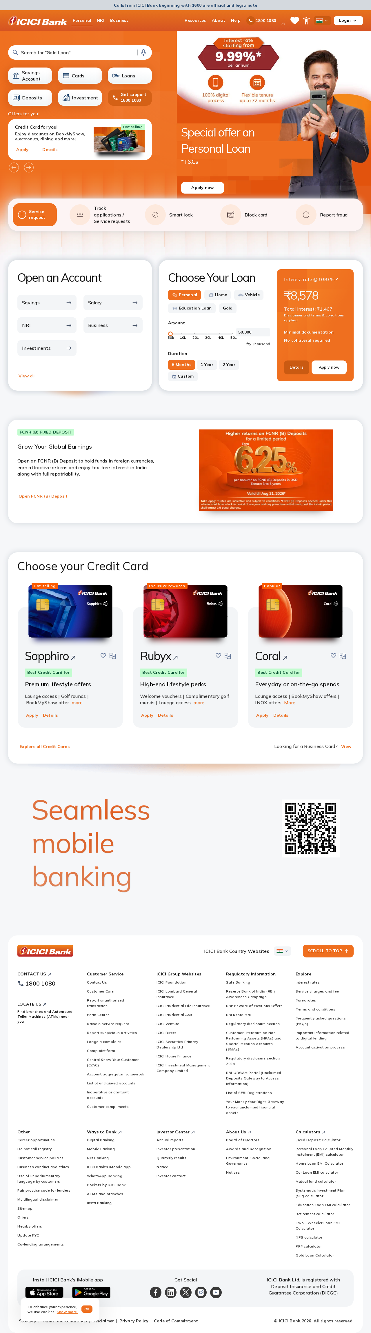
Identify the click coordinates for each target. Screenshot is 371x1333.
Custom (186, 376)
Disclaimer (103, 1320)
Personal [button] (82, 20)
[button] (80, 52)
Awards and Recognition (248, 1149)
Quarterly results (172, 1158)
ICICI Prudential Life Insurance (183, 1006)
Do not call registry (34, 1149)
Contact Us (97, 982)
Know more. (67, 1312)
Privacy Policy (133, 1320)
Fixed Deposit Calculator (318, 1140)
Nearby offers (29, 1226)
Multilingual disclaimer (37, 1199)
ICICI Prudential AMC (175, 1015)
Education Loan (195, 308)
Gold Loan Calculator (315, 1255)
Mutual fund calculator (316, 1181)
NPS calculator (309, 1237)
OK (87, 1309)
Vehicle (252, 294)
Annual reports (170, 1140)
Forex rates (306, 1000)
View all (26, 375)
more (77, 702)
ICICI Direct (166, 1032)
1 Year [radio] (207, 364)
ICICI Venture (168, 1023)
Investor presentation (176, 1149)
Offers (23, 1217)
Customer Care (100, 991)
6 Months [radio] (181, 364)
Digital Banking (101, 1140)
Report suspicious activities (112, 1032)
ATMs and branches (105, 1194)
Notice (162, 1167)
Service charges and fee (317, 991)
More (289, 702)
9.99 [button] (324, 279)
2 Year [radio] (229, 364)
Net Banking (98, 1158)
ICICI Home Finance (174, 1056)
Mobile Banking (101, 1149)
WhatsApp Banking (104, 1176)
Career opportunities (36, 1140)
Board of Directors (242, 1140)
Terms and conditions (315, 1009)
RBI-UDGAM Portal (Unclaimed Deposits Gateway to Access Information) (253, 1078)
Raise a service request (108, 1023)
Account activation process (320, 1047)
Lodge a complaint (104, 1041)
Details (49, 149)
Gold (228, 308)
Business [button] (119, 20)
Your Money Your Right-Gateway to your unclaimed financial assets (255, 1107)
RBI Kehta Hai (238, 1015)
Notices (233, 1172)
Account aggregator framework (115, 1074)
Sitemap (25, 1208)
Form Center (98, 1015)
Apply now (329, 367)
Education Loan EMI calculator (323, 1205)
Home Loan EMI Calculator (319, 1163)
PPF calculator (309, 1246)
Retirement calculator (315, 1214)
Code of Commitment (176, 1320)
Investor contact (171, 1176)
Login (345, 20)
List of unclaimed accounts (111, 1083)
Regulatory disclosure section (253, 1023)
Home (221, 294)
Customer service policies (40, 1158)
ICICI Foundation (171, 982)
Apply (22, 149)
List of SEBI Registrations (249, 1092)
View (346, 746)
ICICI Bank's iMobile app (109, 1167)
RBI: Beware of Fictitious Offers (254, 1006)
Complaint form (101, 1050)
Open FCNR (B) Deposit (43, 496)
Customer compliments (108, 1106)
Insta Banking (99, 1203)
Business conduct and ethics (43, 1167)
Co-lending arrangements (40, 1244)
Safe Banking (238, 982)
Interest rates (308, 982)
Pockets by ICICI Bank (106, 1185)
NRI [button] (100, 20)
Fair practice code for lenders (43, 1190)
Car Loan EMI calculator (317, 1172)
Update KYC (28, 1235)
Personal (188, 294)
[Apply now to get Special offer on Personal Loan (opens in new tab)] (274, 122)
